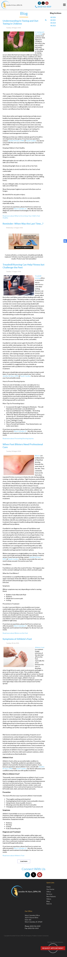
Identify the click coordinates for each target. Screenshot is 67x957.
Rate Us (49, 904)
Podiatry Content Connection (40, 935)
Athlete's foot (39, 647)
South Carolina (31, 141)
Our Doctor (50, 889)
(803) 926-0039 (44, 7)
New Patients (51, 896)
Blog (48, 901)
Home (48, 887)
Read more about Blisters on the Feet (15, 633)
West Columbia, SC (20, 209)
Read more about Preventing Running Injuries (18, 438)
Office (48, 892)
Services (49, 894)
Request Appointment (53, 948)
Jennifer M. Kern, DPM (16, 141)
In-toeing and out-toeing (39, 33)
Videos (48, 899)
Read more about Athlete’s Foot (13, 855)
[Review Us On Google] (47, 3)
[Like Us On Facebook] (39, 3)
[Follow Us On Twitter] (43, 3)
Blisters (37, 456)
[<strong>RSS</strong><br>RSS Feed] (45, 20)
